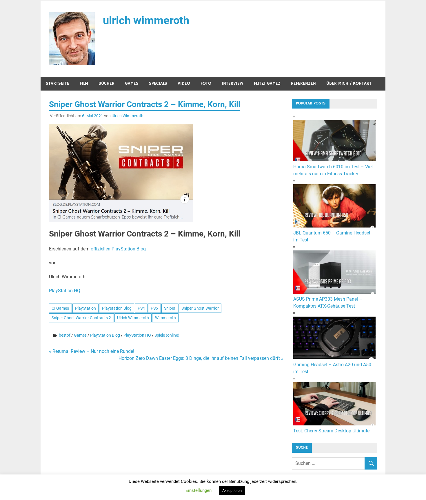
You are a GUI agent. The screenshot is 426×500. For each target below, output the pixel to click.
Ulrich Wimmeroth (127, 115)
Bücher (106, 83)
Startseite (57, 83)
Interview (232, 83)
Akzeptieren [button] (232, 490)
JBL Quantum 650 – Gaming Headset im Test (331, 236)
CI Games (60, 308)
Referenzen (303, 83)
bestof (64, 335)
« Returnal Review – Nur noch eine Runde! (91, 351)
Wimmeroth (165, 317)
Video (184, 83)
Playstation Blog (117, 308)
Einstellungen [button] (198, 490)
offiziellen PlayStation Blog (118, 249)
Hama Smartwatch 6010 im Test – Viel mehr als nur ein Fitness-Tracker (333, 170)
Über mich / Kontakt (349, 83)
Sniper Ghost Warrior (200, 308)
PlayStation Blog (105, 335)
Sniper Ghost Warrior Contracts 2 (81, 317)
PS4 (141, 308)
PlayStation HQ (64, 290)
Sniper (169, 308)
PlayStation (85, 308)
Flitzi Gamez (267, 83)
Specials (158, 83)
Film (84, 83)
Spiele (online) (166, 335)
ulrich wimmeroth (146, 20)
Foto (206, 83)
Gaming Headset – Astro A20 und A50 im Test (332, 368)
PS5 (154, 308)
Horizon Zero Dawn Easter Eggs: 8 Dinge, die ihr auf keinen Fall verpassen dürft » (201, 358)
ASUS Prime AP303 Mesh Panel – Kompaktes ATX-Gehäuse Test (327, 302)
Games (132, 83)
